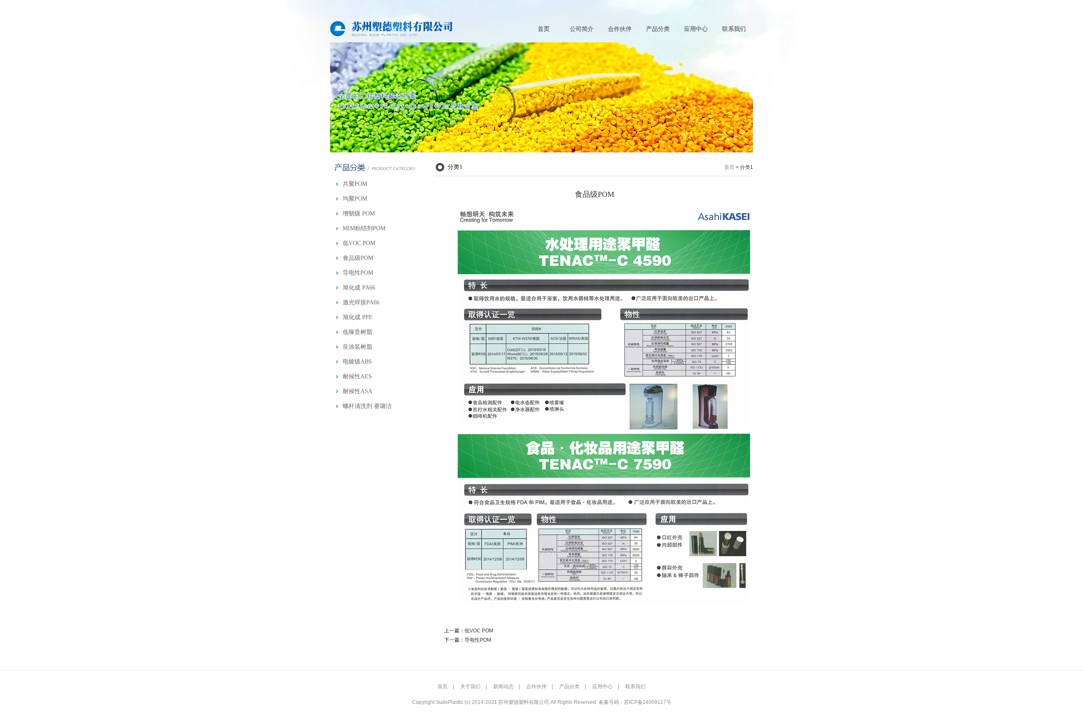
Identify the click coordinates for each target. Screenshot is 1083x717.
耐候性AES (357, 376)
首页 (544, 29)
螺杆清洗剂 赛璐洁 (367, 406)
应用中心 (696, 29)
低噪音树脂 (357, 332)
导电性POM (358, 273)
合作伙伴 (620, 29)
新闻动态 (503, 686)
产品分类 (658, 29)
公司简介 (582, 29)
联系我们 (734, 29)
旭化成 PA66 (359, 287)
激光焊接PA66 (361, 302)
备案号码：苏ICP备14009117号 (635, 702)
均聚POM (355, 199)
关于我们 (470, 686)
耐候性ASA (357, 391)
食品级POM (358, 258)
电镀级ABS (357, 361)
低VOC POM (359, 243)
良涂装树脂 (357, 347)
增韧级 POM (359, 213)
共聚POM (355, 184)
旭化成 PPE (358, 317)
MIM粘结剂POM (364, 228)
